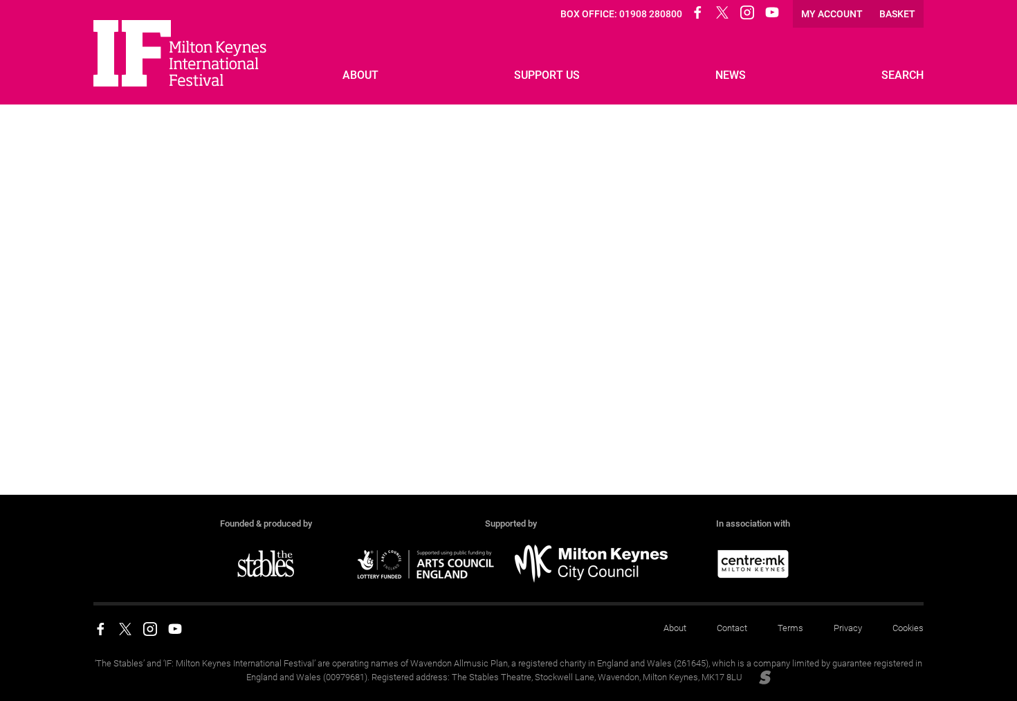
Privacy (848, 628)
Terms (790, 628)
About (674, 628)
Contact (732, 628)
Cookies (908, 628)
